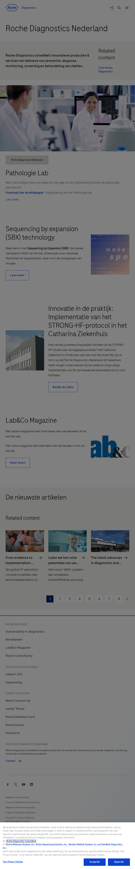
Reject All (118, 862)
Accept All (94, 862)
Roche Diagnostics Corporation (21, 841)
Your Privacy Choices (13, 861)
